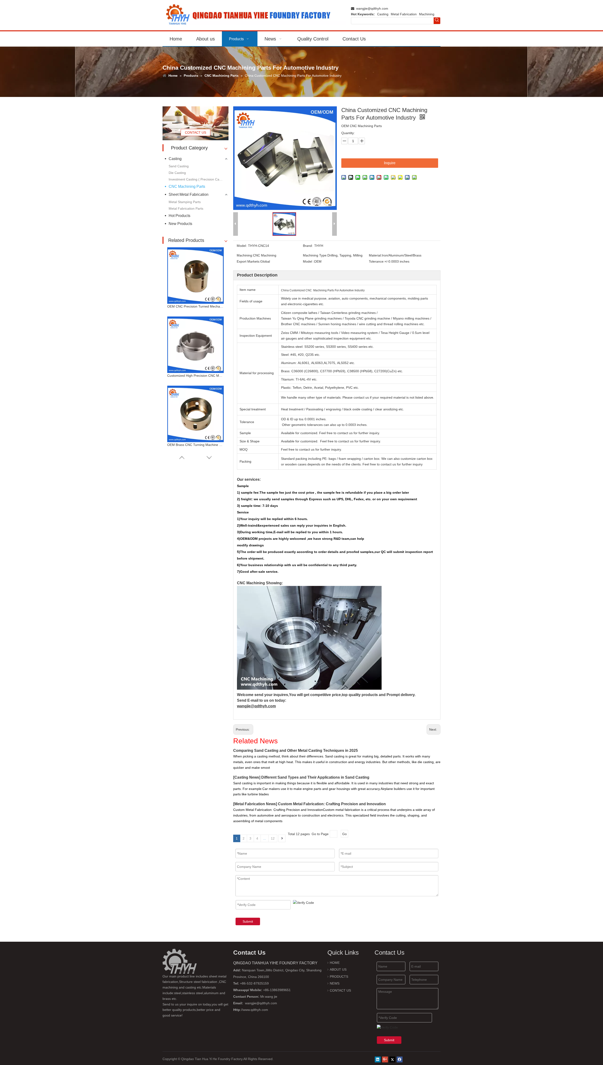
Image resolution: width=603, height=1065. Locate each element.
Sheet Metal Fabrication (188, 194)
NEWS (334, 983)
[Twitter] (392, 1059)
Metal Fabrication (404, 14)
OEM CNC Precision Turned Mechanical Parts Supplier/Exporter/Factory (195, 306)
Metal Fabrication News (255, 804)
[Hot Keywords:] (437, 20)
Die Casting (177, 173)
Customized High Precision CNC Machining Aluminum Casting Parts (195, 375)
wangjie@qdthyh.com (372, 8)
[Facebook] (400, 1059)
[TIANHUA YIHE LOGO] (254, 15)
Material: (375, 255)
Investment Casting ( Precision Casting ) (198, 179)
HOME (335, 963)
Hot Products (179, 216)
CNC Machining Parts (187, 186)
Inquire (389, 163)
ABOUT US (338, 969)
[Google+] (385, 1059)
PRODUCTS (339, 976)
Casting (382, 14)
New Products (180, 224)
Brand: (308, 246)
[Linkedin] (378, 1059)
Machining (426, 14)
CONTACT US (195, 132)
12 (273, 838)
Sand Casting (179, 166)
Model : (308, 261)
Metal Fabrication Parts (186, 208)
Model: (242, 246)
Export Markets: (248, 261)
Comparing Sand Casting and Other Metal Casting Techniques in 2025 (295, 751)
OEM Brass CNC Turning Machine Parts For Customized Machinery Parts (195, 445)
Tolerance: (376, 261)
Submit (248, 921)
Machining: (245, 255)
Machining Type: (315, 255)
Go (344, 834)
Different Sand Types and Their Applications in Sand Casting (315, 777)
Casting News (246, 777)
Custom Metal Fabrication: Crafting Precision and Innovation (332, 804)
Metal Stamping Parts (185, 202)
